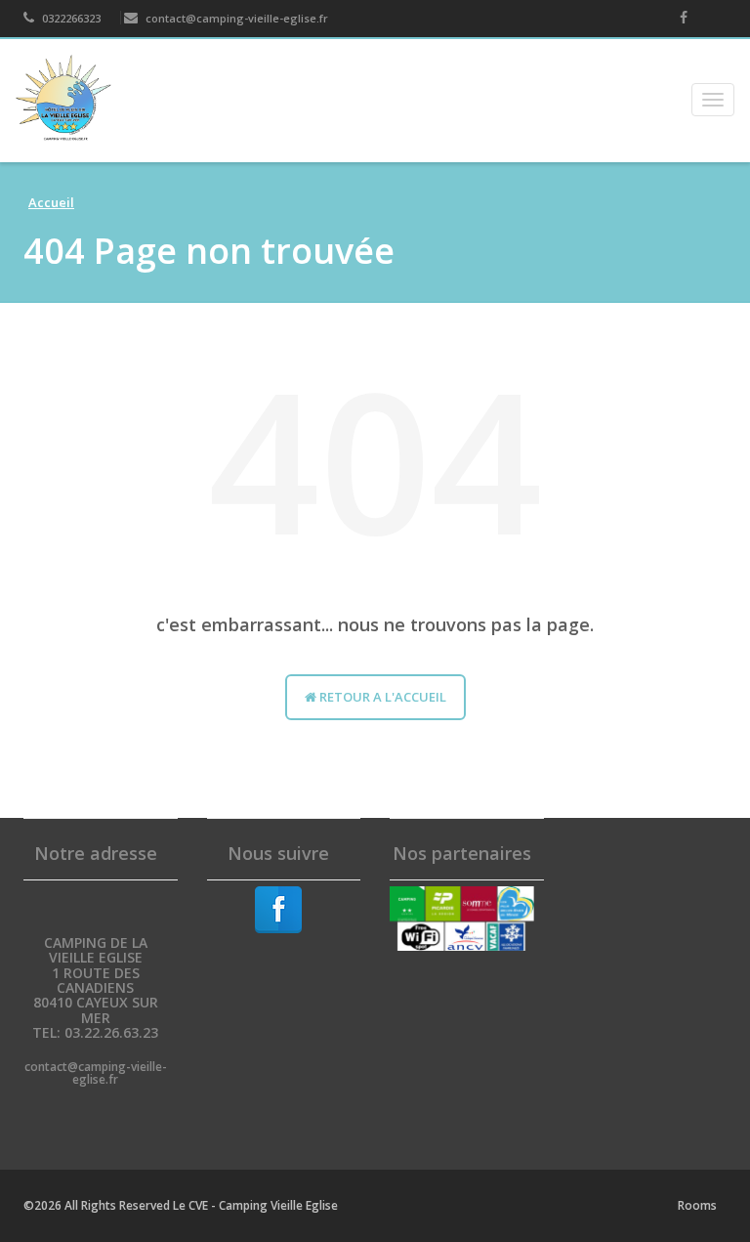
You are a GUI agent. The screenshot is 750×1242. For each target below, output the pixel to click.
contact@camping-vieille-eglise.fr (235, 18)
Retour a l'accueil (381, 697)
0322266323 (70, 18)
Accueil (51, 202)
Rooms (697, 1205)
